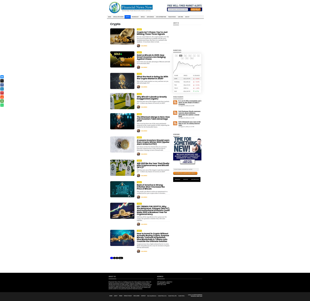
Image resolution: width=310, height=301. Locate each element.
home (109, 16)
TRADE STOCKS (172, 16)
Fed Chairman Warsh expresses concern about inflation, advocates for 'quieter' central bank (189, 113)
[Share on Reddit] (2, 97)
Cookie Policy (181, 295)
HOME (110, 295)
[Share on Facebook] (2, 85)
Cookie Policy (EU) (172, 295)
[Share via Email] (2, 101)
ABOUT (115, 295)
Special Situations (118, 16)
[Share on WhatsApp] (2, 105)
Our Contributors (161, 16)
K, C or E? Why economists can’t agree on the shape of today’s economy (189, 102)
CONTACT (143, 295)
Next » (120, 258)
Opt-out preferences (151, 295)
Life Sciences (150, 16)
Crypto (128, 16)
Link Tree (180, 16)
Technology (135, 16)
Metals (143, 16)
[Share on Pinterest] (2, 93)
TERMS (120, 295)
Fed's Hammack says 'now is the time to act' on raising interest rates (189, 123)
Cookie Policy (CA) (162, 295)
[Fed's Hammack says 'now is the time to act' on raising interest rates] (175, 125)
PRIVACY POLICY (128, 295)
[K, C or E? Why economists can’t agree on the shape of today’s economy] (175, 104)
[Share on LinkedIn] (2, 89)
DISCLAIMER (136, 295)
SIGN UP (187, 16)
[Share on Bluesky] (2, 76)
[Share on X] (2, 80)
